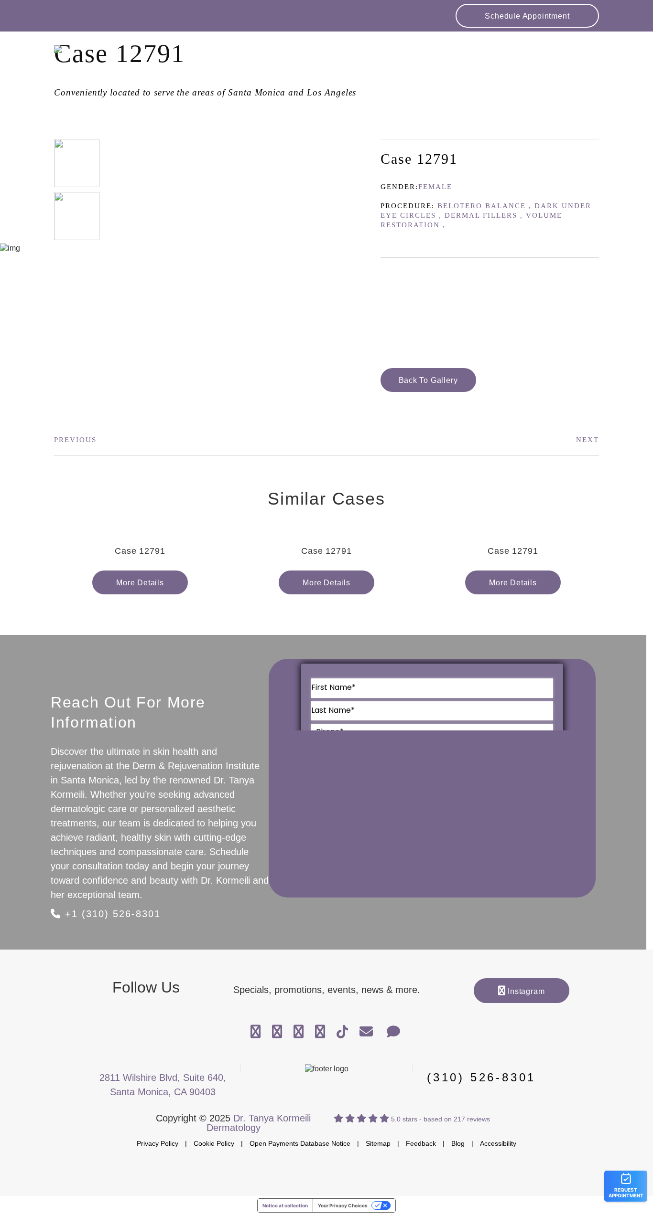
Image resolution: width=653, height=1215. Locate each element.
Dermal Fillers (481, 215)
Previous (75, 440)
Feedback (421, 1143)
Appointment (527, 16)
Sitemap (378, 1143)
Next (587, 440)
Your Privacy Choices (343, 1205)
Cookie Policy (214, 1143)
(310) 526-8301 (481, 1077)
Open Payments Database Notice (300, 1143)
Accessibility (498, 1143)
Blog (458, 1143)
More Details (140, 583)
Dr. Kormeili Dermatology (125, 58)
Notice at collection (285, 1205)
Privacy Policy (157, 1143)
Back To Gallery (428, 380)
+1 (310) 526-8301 (111, 914)
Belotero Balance (481, 206)
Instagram (524, 991)
